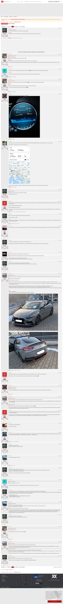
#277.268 (60, 201)
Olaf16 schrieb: (11, 191)
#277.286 (60, 501)
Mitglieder (10, 16)
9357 (20, 26)
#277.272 (60, 252)
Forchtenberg (6, 487)
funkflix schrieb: (11, 80)
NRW (7, 509)
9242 (10, 26)
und (13, 76)
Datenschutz (4, 575)
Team (3, 579)
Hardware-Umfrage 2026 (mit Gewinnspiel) (18, 19)
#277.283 (60, 467)
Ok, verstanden (54, 601)
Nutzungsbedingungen (48, 587)
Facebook (24, 575)
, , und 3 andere (15, 370)
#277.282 (60, 455)
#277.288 (60, 526)
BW (7, 149)
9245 (16, 26)
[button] (20, 1)
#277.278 (60, 410)
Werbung (3, 581)
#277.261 (60, 28)
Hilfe (57, 587)
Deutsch (8, 587)
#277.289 (60, 541)
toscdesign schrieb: (12, 55)
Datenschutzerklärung (49, 599)
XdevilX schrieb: (11, 557)
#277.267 (60, 189)
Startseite (59, 587)
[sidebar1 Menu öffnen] (61, 1)
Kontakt (3, 578)
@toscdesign (12, 70)
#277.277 (60, 396)
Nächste (23, 26)
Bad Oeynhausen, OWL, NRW (5, 65)
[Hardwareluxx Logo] (5, 1)
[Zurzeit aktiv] (4, 32)
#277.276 (60, 385)
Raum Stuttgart (6, 236)
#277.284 (60, 479)
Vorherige (3, 26)
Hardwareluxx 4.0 (3, 587)
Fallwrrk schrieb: (11, 481)
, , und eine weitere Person (18, 211)
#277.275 (60, 372)
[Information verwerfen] (61, 19)
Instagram (24, 582)
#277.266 (60, 141)
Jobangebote (4, 580)
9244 (14, 26)
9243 (12, 26)
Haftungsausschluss (5, 576)
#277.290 (60, 555)
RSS (23, 584)
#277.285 (60, 489)
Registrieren (15, 16)
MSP (7, 281)
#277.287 (60, 514)
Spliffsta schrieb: (11, 275)
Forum (2, 16)
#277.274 (60, 273)
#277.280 (60, 432)
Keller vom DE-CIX (5, 36)
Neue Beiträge (6, 16)
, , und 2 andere (14, 223)
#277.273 (60, 261)
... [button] (18, 26)
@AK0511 (10, 32)
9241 (8, 26)
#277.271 (60, 240)
